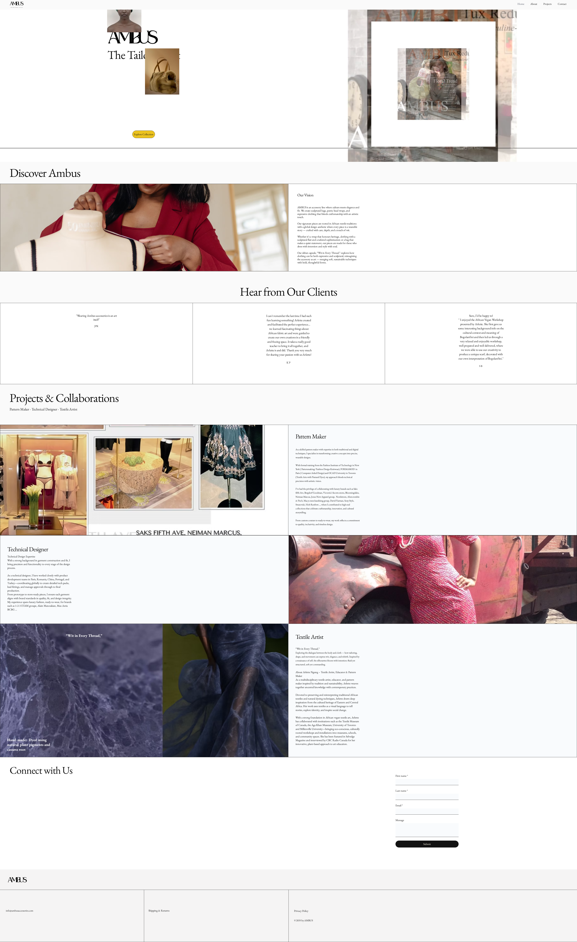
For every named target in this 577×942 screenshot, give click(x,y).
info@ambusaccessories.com (19, 910)
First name (401, 775)
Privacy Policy (301, 911)
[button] (143, 134)
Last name (401, 790)
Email (399, 805)
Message (399, 820)
